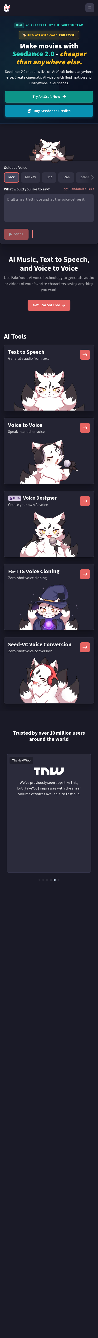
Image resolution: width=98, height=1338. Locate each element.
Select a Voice (15, 167)
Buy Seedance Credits (52, 110)
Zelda (84, 177)
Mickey (30, 177)
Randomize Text (81, 189)
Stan (66, 177)
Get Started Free (46, 305)
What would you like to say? (27, 189)
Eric (49, 177)
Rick (11, 177)
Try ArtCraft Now (46, 96)
